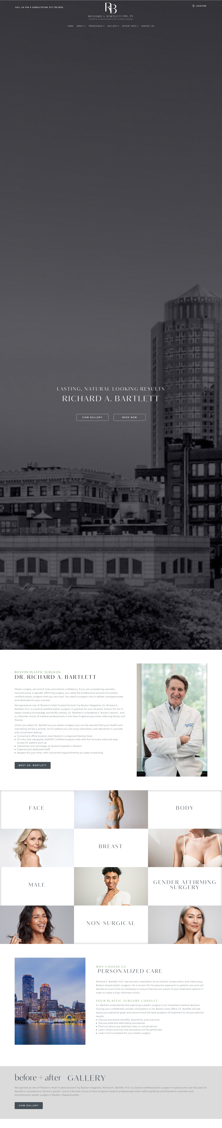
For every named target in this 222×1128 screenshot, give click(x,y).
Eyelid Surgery (37, 806)
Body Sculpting (185, 808)
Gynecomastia (37, 883)
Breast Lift (111, 853)
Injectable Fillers (111, 928)
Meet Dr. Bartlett (33, 765)
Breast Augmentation (111, 848)
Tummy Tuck (185, 817)
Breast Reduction (111, 857)
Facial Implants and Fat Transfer (37, 814)
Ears (37, 803)
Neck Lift (37, 819)
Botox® (111, 924)
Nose (37, 823)
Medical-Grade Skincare (111, 932)
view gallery (29, 1105)
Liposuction (185, 813)
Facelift (37, 810)
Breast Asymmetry (111, 845)
